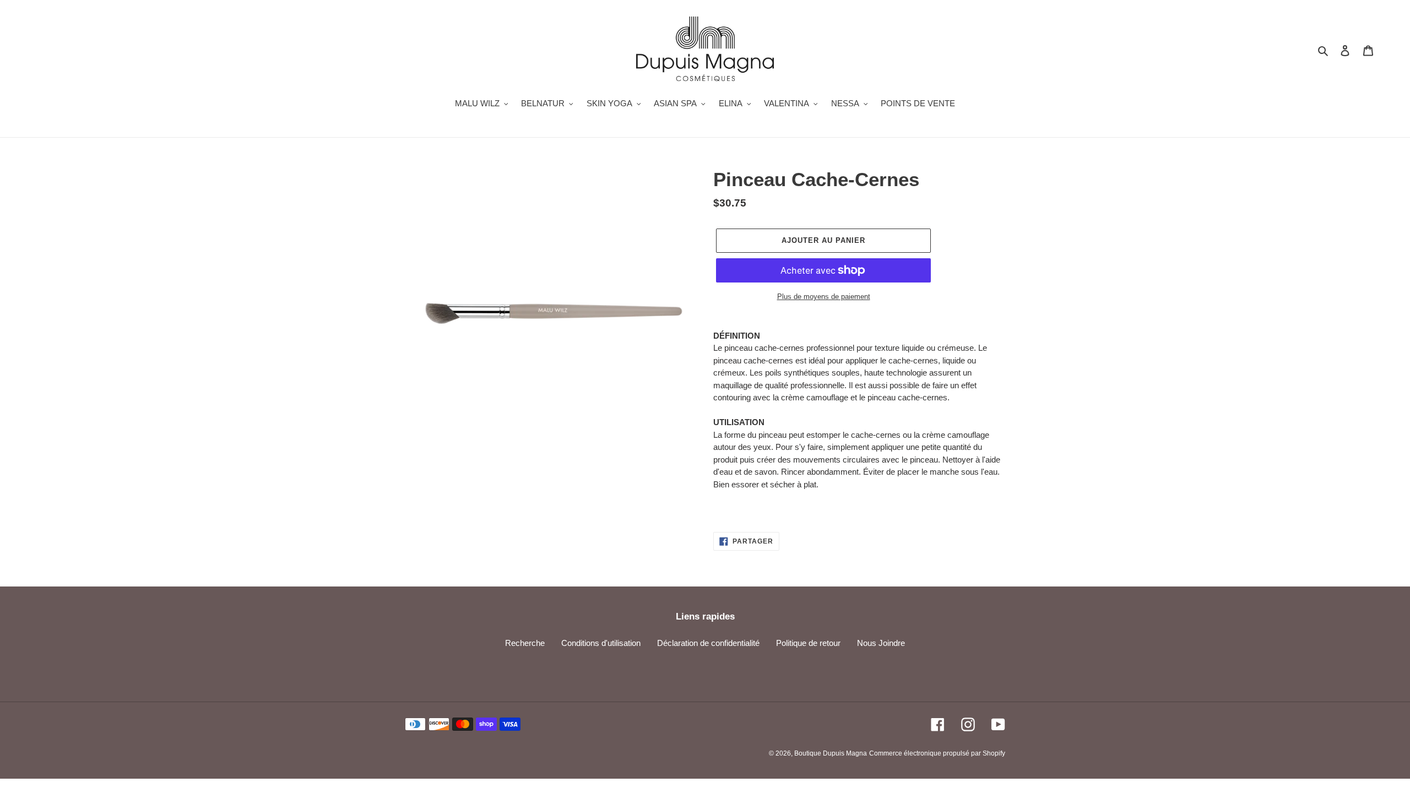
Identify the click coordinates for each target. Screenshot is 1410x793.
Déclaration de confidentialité (708, 643)
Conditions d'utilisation (601, 643)
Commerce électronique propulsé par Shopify (937, 753)
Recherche (525, 643)
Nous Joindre (881, 643)
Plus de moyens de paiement (823, 296)
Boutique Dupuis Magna (830, 753)
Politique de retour (808, 643)
